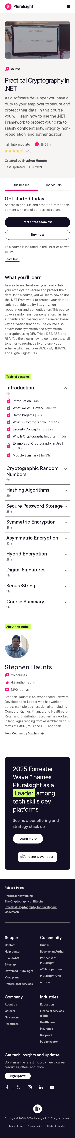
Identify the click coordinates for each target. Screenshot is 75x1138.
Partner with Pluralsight (48, 960)
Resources (12, 1023)
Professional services (19, 983)
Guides (45, 945)
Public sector (49, 1041)
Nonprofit (46, 1035)
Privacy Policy (34, 1126)
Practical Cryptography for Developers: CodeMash (31, 910)
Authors (45, 982)
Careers (10, 1011)
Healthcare (47, 1022)
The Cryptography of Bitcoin (24, 901)
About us (11, 1004)
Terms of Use (16, 1126)
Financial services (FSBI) (52, 1013)
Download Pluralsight (19, 971)
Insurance (46, 1028)
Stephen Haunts (34, 161)
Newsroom (12, 1017)
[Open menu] (68, 6)
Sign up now (17, 1076)
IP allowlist (12, 958)
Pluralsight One (50, 975)
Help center (12, 951)
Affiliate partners (51, 969)
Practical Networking (19, 895)
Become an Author (52, 951)
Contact (10, 945)
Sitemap (10, 964)
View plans (12, 977)
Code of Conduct (56, 1126)
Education (47, 1004)
